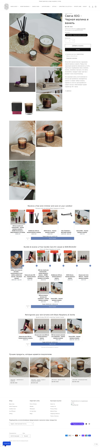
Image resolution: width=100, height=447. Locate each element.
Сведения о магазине (71, 58)
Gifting (10, 413)
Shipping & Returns (55, 413)
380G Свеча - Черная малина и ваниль (70, 276)
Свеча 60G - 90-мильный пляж (79, 379)
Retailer (31, 406)
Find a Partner (33, 404)
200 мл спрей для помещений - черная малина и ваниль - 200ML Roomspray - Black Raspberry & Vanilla (18, 229)
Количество (67, 38)
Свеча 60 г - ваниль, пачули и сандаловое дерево (38, 380)
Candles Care (12, 408)
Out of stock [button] (52, 238)
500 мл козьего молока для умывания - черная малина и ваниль (58, 336)
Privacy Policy (53, 408)
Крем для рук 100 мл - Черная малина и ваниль (30, 276)
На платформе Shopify (23, 440)
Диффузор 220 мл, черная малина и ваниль (56, 276)
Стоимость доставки (81, 28)
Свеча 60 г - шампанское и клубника (17, 380)
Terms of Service (54, 416)
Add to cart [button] (52, 344)
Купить (78, 49)
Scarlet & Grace (16, 440)
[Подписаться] (32, 423)
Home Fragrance (13, 406)
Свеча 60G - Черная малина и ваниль (76, 35)
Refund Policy (53, 411)
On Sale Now (33, 411)
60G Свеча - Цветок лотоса (58, 379)
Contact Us (53, 406)
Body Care (11, 404)
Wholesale (32, 408)
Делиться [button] (69, 90)
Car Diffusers (12, 411)
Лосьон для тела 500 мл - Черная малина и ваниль (83, 276)
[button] (14, 6)
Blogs (31, 413)
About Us (52, 404)
